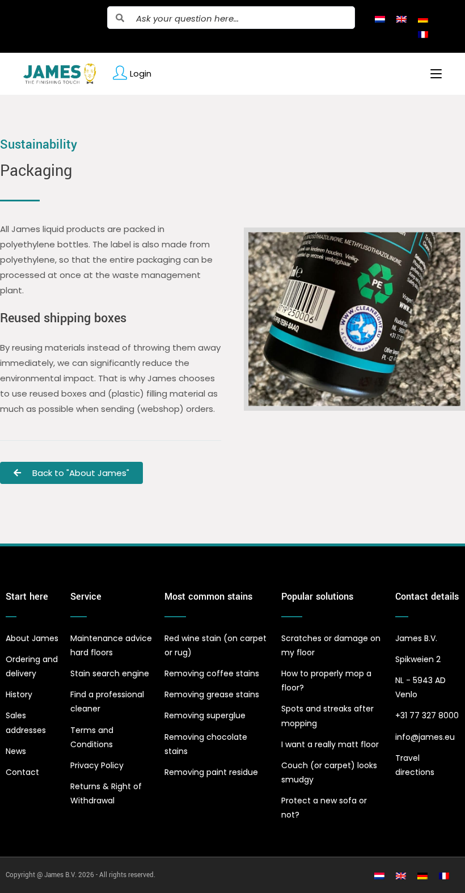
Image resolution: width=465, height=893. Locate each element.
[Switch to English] (401, 18)
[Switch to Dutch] (380, 18)
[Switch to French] (423, 34)
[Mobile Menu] (432, 73)
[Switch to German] (423, 18)
